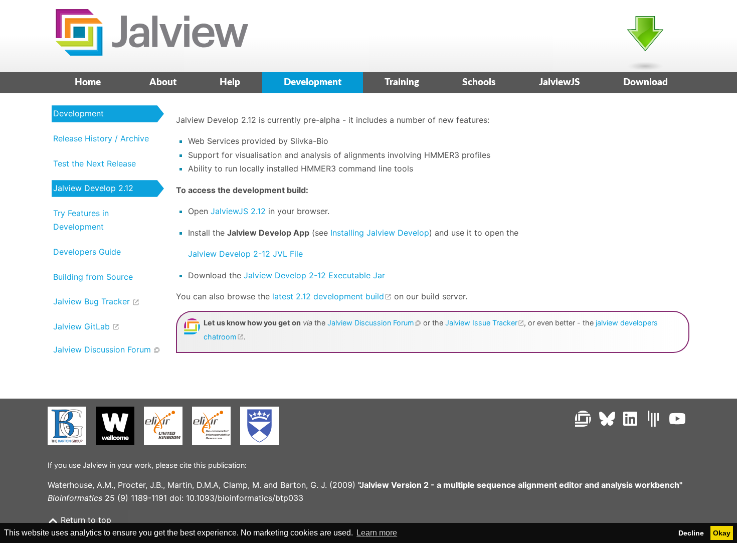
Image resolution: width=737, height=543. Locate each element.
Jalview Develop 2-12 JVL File (245, 254)
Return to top (84, 520)
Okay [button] (721, 533)
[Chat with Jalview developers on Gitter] (653, 419)
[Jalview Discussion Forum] (583, 419)
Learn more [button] (376, 532)
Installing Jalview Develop (379, 233)
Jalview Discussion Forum (370, 322)
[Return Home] (148, 36)
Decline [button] (691, 533)
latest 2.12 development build (328, 296)
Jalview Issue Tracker (481, 322)
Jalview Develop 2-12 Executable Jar (314, 275)
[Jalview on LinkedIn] (630, 419)
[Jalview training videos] (677, 419)
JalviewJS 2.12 (238, 211)
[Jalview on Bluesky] (607, 419)
